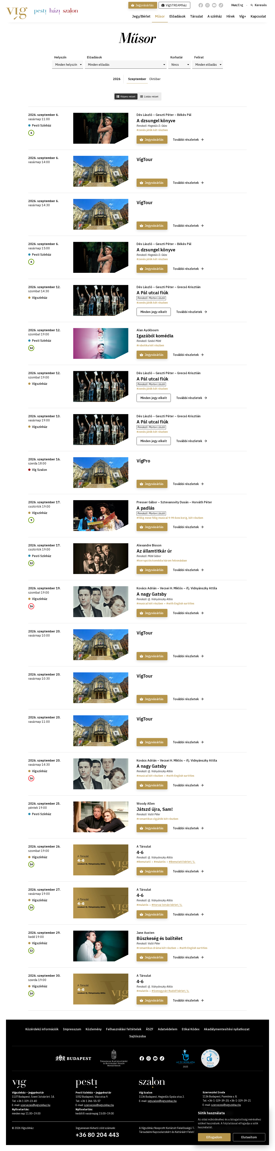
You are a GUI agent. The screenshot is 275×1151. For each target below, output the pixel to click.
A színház (214, 16)
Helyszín (60, 57)
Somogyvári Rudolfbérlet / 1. (171, 991)
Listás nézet (151, 96)
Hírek (230, 16)
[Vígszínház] (16, 11)
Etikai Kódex (190, 1029)
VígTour (144, 159)
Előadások (177, 16)
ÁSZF (149, 1029)
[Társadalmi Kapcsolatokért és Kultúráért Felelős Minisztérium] (114, 1065)
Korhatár (176, 57)
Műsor (160, 16)
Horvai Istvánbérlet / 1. (167, 905)
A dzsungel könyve (156, 121)
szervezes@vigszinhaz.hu (35, 1105)
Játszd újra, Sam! (155, 809)
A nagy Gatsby (151, 594)
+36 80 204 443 (97, 1134)
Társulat (196, 16)
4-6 (140, 852)
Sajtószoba (137, 1036)
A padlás (146, 508)
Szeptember (137, 79)
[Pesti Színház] (40, 11)
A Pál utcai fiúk (152, 293)
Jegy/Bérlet (141, 16)
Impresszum (72, 1029)
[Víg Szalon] (70, 11)
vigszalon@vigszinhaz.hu (162, 1101)
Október (155, 79)
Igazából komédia (155, 336)
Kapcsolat (258, 16)
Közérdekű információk (42, 1029)
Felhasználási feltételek (123, 1029)
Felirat (199, 57)
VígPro (143, 461)
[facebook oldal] (200, 5)
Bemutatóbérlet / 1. (183, 861)
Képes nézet (127, 96)
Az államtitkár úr (154, 551)
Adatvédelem (167, 1029)
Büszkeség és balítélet (160, 938)
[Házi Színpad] (54, 11)
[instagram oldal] (207, 5)
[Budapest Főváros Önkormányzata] (73, 1060)
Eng (240, 5)
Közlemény (94, 1029)
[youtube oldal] (214, 5)
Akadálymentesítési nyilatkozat (227, 1029)
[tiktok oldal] (221, 5)
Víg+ (242, 16)
